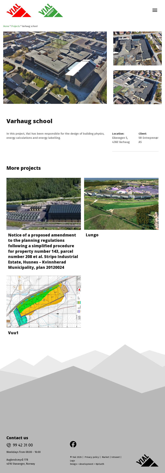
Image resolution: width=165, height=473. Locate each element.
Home (6, 26)
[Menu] (155, 10)
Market (105, 457)
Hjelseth (100, 464)
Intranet (115, 457)
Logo (72, 460)
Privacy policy (92, 457)
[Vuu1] (43, 307)
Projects (15, 26)
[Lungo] (121, 225)
